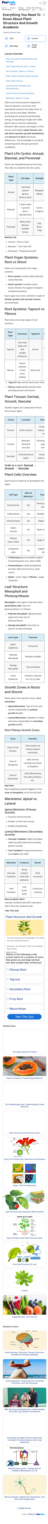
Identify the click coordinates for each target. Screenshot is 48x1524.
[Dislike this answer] (42, 9)
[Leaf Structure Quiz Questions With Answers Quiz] (24, 1200)
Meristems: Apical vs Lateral (17, 98)
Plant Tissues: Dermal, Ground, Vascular (22, 76)
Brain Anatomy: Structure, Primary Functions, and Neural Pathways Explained (24, 1353)
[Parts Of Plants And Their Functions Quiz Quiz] (24, 1226)
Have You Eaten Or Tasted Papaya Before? (25, 1078)
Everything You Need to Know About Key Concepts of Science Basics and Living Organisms (24, 1440)
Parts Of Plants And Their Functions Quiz (24, 1238)
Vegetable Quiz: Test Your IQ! (24, 1317)
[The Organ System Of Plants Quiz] (24, 1040)
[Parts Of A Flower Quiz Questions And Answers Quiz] (24, 1147)
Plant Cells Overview (14, 81)
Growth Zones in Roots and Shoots (20, 93)
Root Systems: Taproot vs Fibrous (20, 71)
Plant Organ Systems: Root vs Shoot (21, 66)
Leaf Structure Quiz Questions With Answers (24, 1212)
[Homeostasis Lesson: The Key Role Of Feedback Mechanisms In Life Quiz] (24, 1456)
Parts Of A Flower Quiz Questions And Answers (24, 1159)
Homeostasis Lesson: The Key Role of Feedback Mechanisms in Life (24, 1469)
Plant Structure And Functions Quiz (24, 1133)
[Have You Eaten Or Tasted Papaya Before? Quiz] (24, 1066)
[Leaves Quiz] (24, 1278)
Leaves (25, 1291)
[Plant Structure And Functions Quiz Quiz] (24, 1121)
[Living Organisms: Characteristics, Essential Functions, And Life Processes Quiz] (24, 1369)
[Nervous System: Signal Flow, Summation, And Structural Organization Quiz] (24, 1485)
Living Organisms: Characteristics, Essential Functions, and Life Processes (24, 1382)
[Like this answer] (35, 9)
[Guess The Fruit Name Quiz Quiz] (24, 1173)
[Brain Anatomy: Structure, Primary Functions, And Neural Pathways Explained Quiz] (24, 1340)
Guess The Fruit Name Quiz (24, 1185)
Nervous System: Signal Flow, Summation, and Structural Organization (25, 1498)
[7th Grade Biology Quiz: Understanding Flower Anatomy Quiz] (24, 1092)
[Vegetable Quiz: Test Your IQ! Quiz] (24, 1305)
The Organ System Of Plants (24, 1052)
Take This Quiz (24, 1016)
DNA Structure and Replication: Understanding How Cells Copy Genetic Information (25, 1410)
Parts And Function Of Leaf (24, 1264)
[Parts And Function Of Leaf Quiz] (24, 1252)
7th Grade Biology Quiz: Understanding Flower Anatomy (24, 1105)
